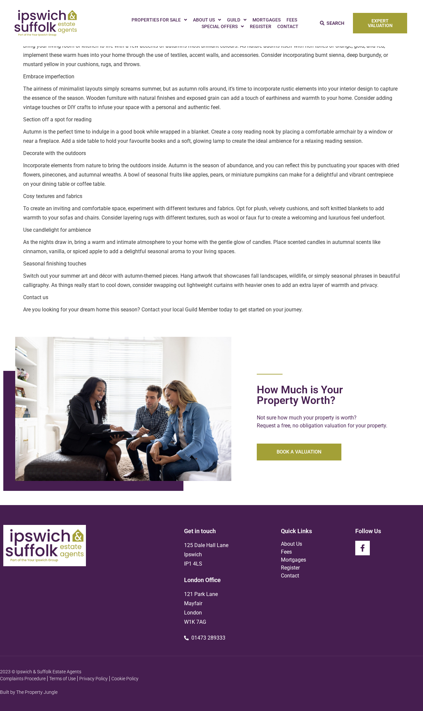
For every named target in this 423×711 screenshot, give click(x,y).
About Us (204, 19)
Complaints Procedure (23, 678)
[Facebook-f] (362, 548)
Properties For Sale (156, 19)
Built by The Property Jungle (29, 692)
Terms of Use (62, 678)
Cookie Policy (124, 678)
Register (260, 26)
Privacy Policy (93, 678)
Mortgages (266, 19)
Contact (287, 26)
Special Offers (220, 26)
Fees (292, 19)
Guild (233, 19)
